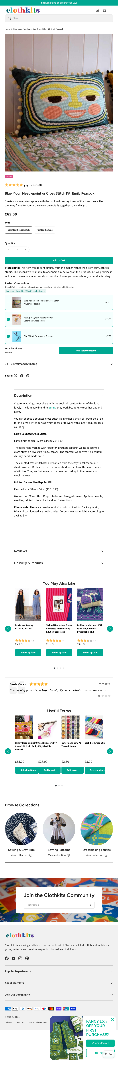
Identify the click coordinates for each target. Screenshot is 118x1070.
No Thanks (100, 1053)
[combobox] (59, 18)
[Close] (112, 1019)
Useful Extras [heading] (59, 711)
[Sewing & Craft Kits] (21, 829)
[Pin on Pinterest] (28, 376)
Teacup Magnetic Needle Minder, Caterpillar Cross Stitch (38, 319)
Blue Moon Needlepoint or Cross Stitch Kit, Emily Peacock (38, 29)
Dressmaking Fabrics (97, 850)
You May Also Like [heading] (59, 583)
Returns (20, 1022)
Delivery (8, 1022)
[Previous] (8, 629)
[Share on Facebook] (22, 376)
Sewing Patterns (59, 850)
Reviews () (36, 185)
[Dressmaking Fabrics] (97, 829)
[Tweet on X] (15, 376)
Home (7, 29)
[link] (59, 689)
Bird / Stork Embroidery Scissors (38, 336)
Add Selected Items (86, 350)
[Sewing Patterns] (59, 829)
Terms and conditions (38, 1022)
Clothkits (16, 1017)
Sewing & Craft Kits (21, 850)
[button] (104, 10)
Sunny (52, 408)
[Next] (110, 629)
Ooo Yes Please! (100, 1043)
